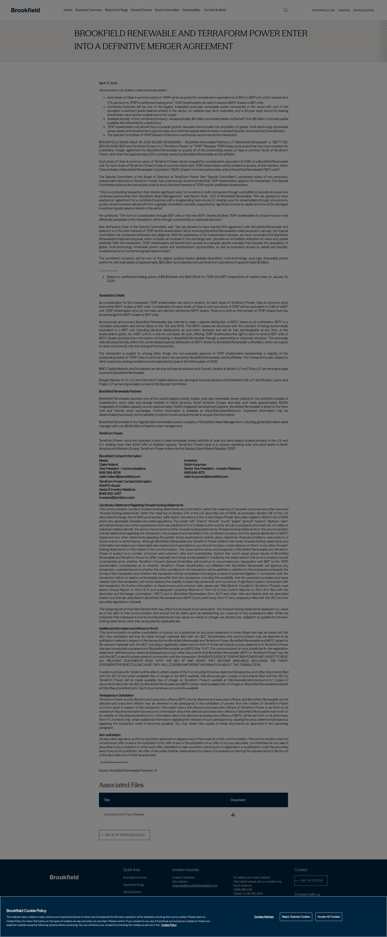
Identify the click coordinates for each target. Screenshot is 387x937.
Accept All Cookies (329, 916)
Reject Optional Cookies (296, 916)
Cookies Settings (264, 916)
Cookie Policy (169, 924)
